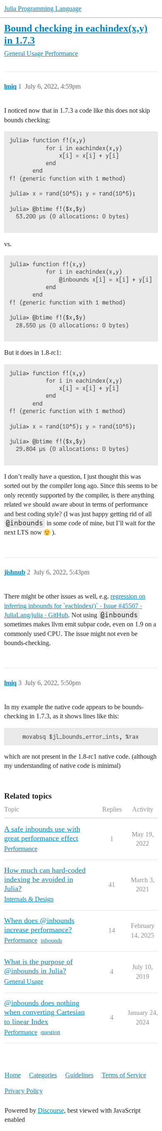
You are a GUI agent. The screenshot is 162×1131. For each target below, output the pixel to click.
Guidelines (79, 1075)
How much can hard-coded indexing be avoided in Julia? (45, 879)
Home (13, 1075)
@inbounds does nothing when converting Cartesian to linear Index (44, 1012)
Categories (43, 1075)
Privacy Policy (24, 1090)
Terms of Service (124, 1075)
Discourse (51, 1110)
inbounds (51, 941)
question (50, 1032)
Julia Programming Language (42, 8)
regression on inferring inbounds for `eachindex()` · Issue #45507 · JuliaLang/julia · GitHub (74, 606)
